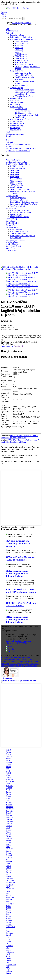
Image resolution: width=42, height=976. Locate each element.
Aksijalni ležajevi (16, 121)
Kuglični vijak (20, 117)
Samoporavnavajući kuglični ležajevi (23, 204)
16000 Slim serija (21, 60)
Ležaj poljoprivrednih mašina (21, 37)
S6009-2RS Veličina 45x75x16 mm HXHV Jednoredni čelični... (21, 590)
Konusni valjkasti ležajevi (24, 90)
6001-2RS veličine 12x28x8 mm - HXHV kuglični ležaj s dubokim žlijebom (20, 441)
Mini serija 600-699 (22, 43)
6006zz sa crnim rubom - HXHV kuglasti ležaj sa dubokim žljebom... (17, 573)
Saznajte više (18, 346)
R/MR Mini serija (21, 41)
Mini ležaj (4, 659)
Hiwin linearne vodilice (23, 111)
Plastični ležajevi (21, 62)
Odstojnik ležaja (16, 98)
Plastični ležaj (12, 662)
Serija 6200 (19, 48)
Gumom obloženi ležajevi (19, 119)
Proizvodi (9, 33)
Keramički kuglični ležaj (24, 75)
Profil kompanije (12, 31)
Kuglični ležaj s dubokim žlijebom (22, 39)
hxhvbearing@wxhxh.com (21, 23)
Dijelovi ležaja (15, 130)
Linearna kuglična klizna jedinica (27, 115)
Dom (7, 29)
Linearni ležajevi (16, 107)
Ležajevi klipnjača (17, 123)
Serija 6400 (19, 52)
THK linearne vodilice (23, 113)
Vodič (3, 657)
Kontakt (9, 136)
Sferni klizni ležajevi (17, 126)
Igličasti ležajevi (21, 94)
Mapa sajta (26, 657)
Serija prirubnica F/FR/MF (25, 65)
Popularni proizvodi (13, 657)
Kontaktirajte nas (7, 346)
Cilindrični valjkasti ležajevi (25, 92)
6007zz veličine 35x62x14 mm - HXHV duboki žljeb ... (20, 558)
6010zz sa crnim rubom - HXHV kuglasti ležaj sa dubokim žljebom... (17, 619)
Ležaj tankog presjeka (23, 73)
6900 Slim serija (21, 58)
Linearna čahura (21, 109)
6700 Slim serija (21, 54)
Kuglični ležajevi (16, 71)
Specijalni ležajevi (17, 102)
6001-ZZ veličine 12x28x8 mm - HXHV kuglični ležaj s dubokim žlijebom (21, 149)
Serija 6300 (19, 50)
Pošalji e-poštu (6, 678)
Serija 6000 (19, 46)
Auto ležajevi (15, 100)
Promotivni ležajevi (17, 35)
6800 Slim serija (21, 56)
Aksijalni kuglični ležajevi (14, 666)
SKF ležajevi (15, 128)
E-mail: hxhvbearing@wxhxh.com (18, 641)
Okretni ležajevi (31, 666)
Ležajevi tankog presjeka (18, 659)
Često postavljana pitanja (15, 134)
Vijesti (8, 132)
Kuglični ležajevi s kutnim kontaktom (24, 202)
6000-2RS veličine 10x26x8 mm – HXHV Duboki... (21, 604)
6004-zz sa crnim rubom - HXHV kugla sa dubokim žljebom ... (18, 543)
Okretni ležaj (15, 105)
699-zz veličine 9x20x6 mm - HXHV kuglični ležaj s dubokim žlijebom (19, 437)
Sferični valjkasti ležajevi (24, 96)
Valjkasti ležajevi (16, 88)
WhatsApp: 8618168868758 (16, 643)
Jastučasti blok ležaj (22, 86)
